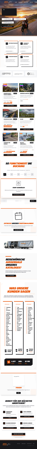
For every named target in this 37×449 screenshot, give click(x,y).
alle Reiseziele (22, 51)
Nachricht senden (27, 416)
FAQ (18, 392)
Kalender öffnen (18, 229)
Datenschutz (29, 443)
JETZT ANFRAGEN (10, 275)
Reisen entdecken (8, 26)
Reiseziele (26, 2)
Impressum (23, 443)
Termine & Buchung (10, 105)
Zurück (4, 200)
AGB (33, 443)
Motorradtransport (9, 51)
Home (16, 2)
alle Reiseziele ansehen (18, 194)
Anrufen (10, 417)
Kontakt (31, 2)
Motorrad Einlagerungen (24, 64)
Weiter (32, 200)
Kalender (20, 2)
